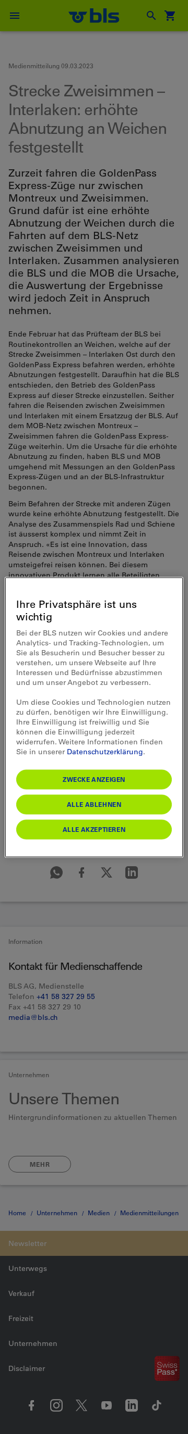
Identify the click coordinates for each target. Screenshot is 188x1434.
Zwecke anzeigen (94, 779)
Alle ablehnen (94, 804)
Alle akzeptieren (94, 829)
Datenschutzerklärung (105, 751)
